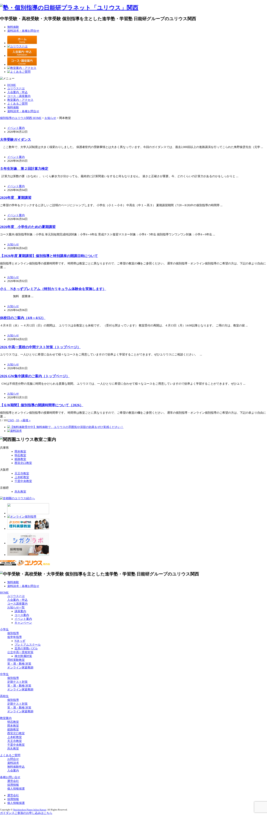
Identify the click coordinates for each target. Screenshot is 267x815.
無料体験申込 (16, 766)
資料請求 (13, 762)
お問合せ (13, 759)
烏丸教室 (20, 491)
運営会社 (13, 781)
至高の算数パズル (26, 648)
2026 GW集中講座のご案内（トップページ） (35, 376)
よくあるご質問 (17, 103)
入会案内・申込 (17, 92)
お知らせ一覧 (16, 607)
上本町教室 (22, 477)
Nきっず (20, 640)
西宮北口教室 (23, 462)
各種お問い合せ (10, 777)
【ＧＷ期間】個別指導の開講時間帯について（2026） (41, 405)
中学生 (4, 674)
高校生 (4, 696)
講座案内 (20, 611)
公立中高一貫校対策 (20, 652)
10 (17, 420)
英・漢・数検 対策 (19, 663)
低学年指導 (14, 637)
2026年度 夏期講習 (15, 197)
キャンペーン (23, 622)
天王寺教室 (22, 473)
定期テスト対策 (17, 681)
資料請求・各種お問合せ (23, 30)
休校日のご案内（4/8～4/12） (22, 318)
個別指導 (13, 633)
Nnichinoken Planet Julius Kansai (29, 809)
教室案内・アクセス (20, 99)
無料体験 (13, 26)
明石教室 (20, 455)
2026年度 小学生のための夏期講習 (28, 227)
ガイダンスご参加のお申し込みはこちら (26, 812)
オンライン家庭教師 (20, 667)
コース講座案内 (17, 603)
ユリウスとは (16, 88)
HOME (11, 85)
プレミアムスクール (28, 644)
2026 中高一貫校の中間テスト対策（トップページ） (40, 347)
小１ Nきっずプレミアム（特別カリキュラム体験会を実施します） (53, 289)
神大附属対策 (23, 656)
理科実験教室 (16, 659)
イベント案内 (16, 127)
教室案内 (6, 718)
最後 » (27, 420)
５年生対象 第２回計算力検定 (24, 168)
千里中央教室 (23, 481)
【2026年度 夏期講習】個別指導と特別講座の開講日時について (49, 256)
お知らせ (13, 244)
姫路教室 (20, 459)
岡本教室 (20, 451)
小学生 (4, 629)
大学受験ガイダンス (15, 139)
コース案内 (22, 615)
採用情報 (13, 784)
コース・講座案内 (19, 96)
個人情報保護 (16, 788)
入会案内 (13, 770)
